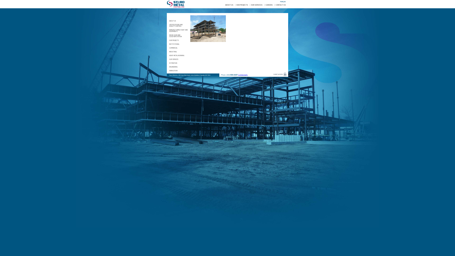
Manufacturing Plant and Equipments (178, 30)
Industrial (173, 52)
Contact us (281, 5)
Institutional (174, 44)
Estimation (173, 63)
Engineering (173, 67)
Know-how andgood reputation (175, 35)
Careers (269, 5)
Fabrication (173, 71)
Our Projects (242, 5)
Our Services (256, 5)
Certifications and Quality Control (176, 25)
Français (283, 1)
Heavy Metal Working (176, 55)
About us (229, 5)
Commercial (173, 48)
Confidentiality (243, 75)
